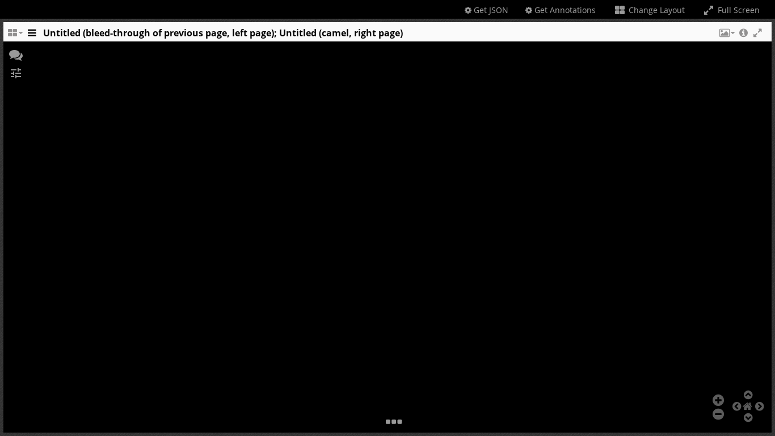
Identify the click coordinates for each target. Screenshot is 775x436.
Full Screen (737, 10)
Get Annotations (564, 10)
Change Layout (655, 10)
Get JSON (489, 10)
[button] (726, 35)
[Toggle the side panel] (31, 35)
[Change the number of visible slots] (14, 35)
